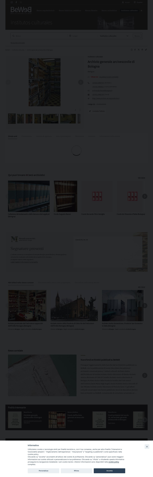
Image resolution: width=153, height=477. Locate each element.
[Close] (147, 446)
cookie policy (113, 462)
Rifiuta (76, 471)
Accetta (109, 471)
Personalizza (43, 471)
